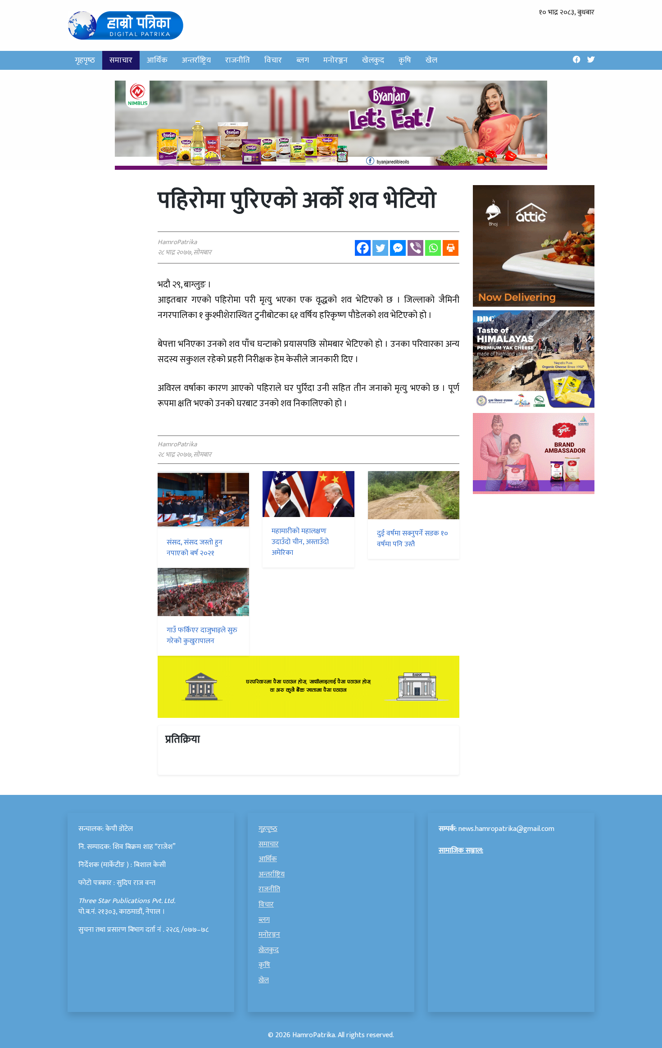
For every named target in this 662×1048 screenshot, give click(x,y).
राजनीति (237, 60)
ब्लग (302, 60)
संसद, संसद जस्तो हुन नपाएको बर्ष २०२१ (194, 547)
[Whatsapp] (433, 248)
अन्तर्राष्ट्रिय (196, 60)
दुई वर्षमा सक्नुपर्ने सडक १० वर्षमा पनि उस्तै (412, 538)
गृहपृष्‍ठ (85, 60)
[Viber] (415, 248)
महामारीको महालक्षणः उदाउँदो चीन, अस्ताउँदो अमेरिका (300, 542)
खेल (431, 60)
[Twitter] (380, 248)
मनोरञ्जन (335, 60)
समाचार (120, 60)
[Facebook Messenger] (398, 248)
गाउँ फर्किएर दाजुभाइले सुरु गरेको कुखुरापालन (202, 635)
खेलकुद (373, 60)
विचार (273, 60)
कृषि (405, 60)
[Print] (450, 248)
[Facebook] (363, 248)
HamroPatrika (313, 1035)
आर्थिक (157, 60)
